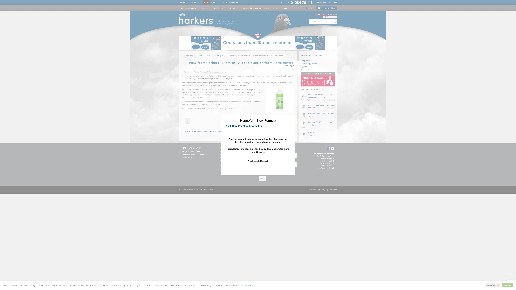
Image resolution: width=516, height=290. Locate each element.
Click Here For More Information (244, 126)
